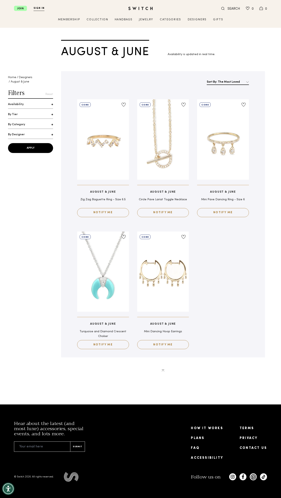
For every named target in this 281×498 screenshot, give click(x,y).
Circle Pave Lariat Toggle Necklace (163, 199)
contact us (253, 448)
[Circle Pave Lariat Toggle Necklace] (163, 139)
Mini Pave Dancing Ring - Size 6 (223, 199)
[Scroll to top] (163, 370)
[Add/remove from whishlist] (123, 104)
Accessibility (207, 458)
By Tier (13, 114)
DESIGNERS (197, 19)
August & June (20, 81)
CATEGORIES (170, 19)
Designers (25, 77)
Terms (247, 428)
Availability (16, 104)
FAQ (195, 448)
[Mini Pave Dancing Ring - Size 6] (223, 139)
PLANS (197, 438)
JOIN (20, 8)
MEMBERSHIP (69, 19)
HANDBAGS (123, 19)
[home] (140, 8)
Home (12, 77)
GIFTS (218, 19)
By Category (16, 124)
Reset (49, 94)
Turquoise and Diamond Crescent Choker (103, 334)
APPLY (31, 148)
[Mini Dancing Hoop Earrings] (163, 272)
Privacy (249, 438)
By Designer (16, 134)
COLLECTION (97, 19)
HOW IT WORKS (207, 428)
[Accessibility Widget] (8, 489)
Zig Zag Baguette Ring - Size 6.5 (103, 199)
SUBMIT (77, 447)
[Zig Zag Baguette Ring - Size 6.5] (103, 139)
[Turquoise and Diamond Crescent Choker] (103, 272)
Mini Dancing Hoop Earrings (163, 331)
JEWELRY (146, 19)
